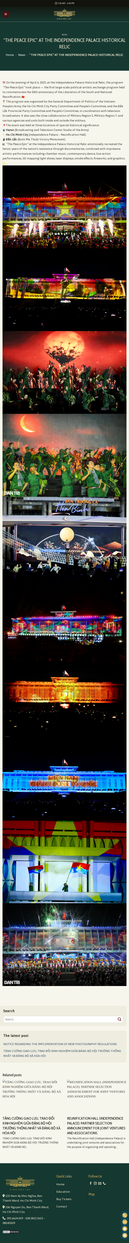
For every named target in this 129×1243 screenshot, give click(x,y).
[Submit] (119, 1019)
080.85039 (9, 1223)
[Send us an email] (99, 1183)
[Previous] (7, 1112)
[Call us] (104, 1183)
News (64, 34)
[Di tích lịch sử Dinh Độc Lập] (64, 14)
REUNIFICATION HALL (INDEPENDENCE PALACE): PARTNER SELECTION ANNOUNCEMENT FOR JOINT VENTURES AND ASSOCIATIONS (96, 1125)
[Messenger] (124, 1228)
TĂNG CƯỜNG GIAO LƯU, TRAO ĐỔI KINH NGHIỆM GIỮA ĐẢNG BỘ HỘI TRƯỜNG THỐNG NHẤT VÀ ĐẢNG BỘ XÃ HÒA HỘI (62, 1053)
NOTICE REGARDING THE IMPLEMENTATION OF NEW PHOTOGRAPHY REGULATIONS (60, 1044)
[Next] (122, 1112)
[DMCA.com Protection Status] (27, 1231)
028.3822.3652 (34, 1218)
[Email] (124, 1221)
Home (10, 55)
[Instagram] (124, 1235)
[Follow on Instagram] (95, 1183)
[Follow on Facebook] (90, 1183)
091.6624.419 (15, 1218)
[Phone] (124, 1215)
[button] (6, 14)
